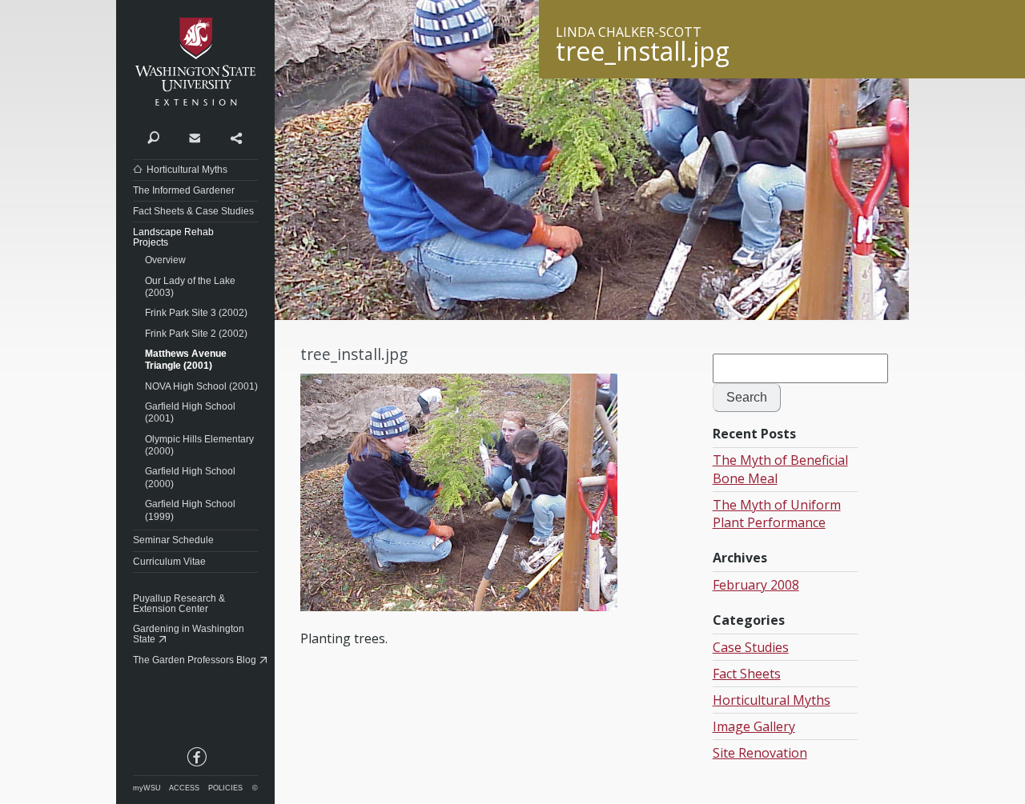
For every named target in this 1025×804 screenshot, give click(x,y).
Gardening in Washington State (188, 634)
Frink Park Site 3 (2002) (196, 312)
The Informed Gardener (184, 190)
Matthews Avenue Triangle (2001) (186, 360)
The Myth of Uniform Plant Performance (777, 513)
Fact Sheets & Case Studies (193, 211)
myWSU (147, 788)
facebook (195, 760)
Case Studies (751, 647)
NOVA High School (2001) (201, 386)
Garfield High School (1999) (190, 510)
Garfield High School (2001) (190, 413)
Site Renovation (760, 753)
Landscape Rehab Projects (173, 237)
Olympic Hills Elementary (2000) (199, 446)
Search (153, 137)
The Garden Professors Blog (194, 660)
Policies (225, 788)
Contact (194, 137)
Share (235, 137)
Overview (165, 260)
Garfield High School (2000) (190, 478)
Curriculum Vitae (169, 561)
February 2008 (756, 585)
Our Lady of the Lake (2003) (190, 287)
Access (184, 788)
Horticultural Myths (187, 169)
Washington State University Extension (195, 62)
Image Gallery (754, 726)
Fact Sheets (747, 673)
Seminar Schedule (173, 540)
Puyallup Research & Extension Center (179, 603)
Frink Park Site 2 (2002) (196, 333)
